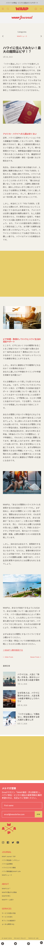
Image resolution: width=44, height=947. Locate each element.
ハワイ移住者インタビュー (11, 860)
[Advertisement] (22, 274)
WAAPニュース (22, 36)
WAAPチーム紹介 (8, 899)
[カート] (41, 8)
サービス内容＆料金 (9, 913)
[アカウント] (36, 8)
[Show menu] (3, 9)
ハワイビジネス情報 (9, 867)
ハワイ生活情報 (7, 864)
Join (38, 814)
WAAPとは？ (6, 888)
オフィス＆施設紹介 (9, 920)
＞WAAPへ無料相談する (13, 650)
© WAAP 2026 (7, 938)
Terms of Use (33, 938)
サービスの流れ (7, 917)
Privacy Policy (20, 938)
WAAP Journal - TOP (9, 856)
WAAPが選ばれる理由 (9, 892)
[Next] (41, 36)
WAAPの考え (6, 896)
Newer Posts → (35, 657)
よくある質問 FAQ (8, 924)
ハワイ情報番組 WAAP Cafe (11, 871)
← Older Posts (8, 657)
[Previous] (3, 36)
